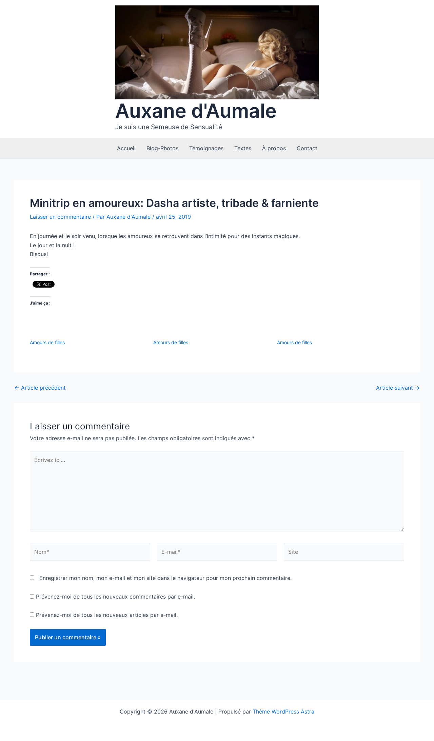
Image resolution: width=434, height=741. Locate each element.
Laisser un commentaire (60, 216)
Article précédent (40, 387)
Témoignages (206, 148)
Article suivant (398, 387)
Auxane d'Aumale (196, 110)
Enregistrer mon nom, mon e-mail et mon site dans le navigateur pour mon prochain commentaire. (165, 577)
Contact (307, 148)
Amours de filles (47, 342)
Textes (242, 148)
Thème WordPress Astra (283, 711)
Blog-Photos (162, 148)
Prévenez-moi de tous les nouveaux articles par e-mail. (107, 614)
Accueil (126, 148)
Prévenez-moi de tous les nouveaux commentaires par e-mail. (115, 596)
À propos (274, 148)
